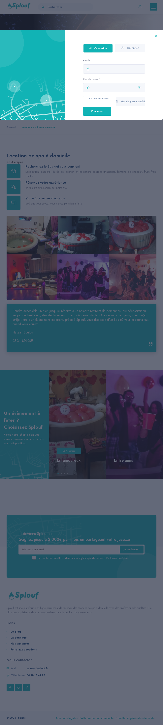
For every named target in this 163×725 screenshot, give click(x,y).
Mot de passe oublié (132, 101)
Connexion (100, 48)
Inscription (132, 48)
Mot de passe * (92, 79)
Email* (86, 60)
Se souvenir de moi (99, 98)
